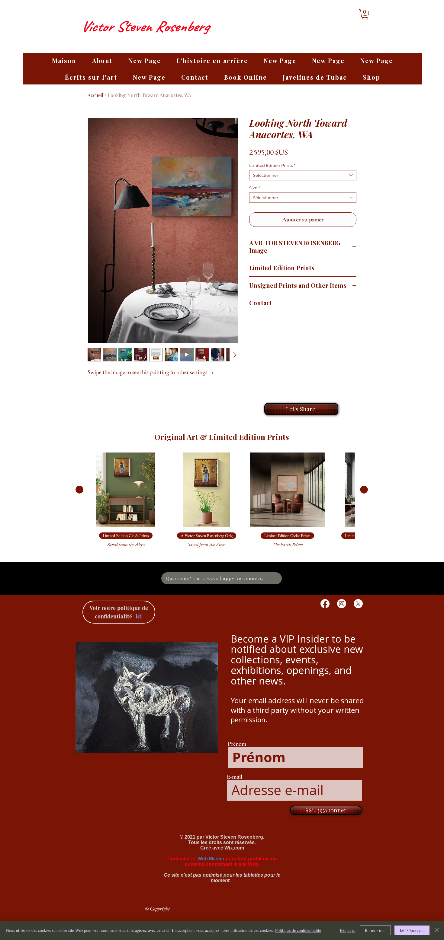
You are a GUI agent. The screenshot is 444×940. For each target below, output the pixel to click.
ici (139, 616)
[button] (365, 14)
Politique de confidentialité (298, 930)
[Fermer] (436, 930)
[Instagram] (341, 603)
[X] (358, 603)
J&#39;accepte (412, 930)
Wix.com (234, 847)
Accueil (95, 95)
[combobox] (302, 175)
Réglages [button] (347, 930)
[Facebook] (325, 603)
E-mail (234, 777)
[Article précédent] (79, 490)
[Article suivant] (364, 490)
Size (254, 187)
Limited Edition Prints (272, 165)
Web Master (211, 858)
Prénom (237, 744)
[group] (222, 503)
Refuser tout (375, 930)
